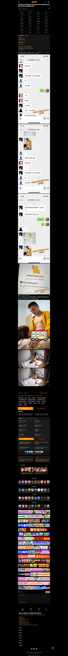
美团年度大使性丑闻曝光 (32, 399)
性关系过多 (43, 401)
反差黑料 (20, 405)
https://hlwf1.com (22, 618)
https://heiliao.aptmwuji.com (24, 623)
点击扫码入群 (37, 435)
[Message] (42, 452)
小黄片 (38, 30)
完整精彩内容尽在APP (25, 408)
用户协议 (29, 655)
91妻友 (46, 28)
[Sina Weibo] (40, 452)
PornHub (21, 28)
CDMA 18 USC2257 (37, 655)
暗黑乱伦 (38, 23)
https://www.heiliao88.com (23, 621)
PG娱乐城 (21, 14)
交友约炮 (21, 12)
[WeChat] (32, 452)
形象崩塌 (25, 405)
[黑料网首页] (34, 2)
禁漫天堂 (38, 28)
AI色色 (30, 30)
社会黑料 (20, 403)
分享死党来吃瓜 (42, 408)
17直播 (30, 16)
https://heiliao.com (22, 40)
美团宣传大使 (21, 397)
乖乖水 (46, 12)
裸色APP (46, 32)
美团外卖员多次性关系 (41, 399)
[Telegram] (30, 452)
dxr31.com (36, 426)
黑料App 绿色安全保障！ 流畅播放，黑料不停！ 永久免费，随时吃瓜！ (30, 395)
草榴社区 (21, 30)
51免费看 (29, 23)
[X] (34, 452)
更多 (46, 465)
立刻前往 (36, 431)
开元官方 (46, 16)
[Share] (26, 452)
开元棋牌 (38, 14)
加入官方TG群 (26, 438)
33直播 (22, 21)
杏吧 (22, 32)
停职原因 (38, 401)
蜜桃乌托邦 (46, 21)
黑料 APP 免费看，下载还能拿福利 (25, 46)
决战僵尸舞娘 (38, 21)
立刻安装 (20, 431)
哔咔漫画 (46, 30)
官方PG (30, 14)
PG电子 (22, 16)
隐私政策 (32, 655)
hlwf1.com (20, 37)
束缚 (26, 397)
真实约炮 (30, 12)
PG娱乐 (38, 16)
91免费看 (21, 23)
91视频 (30, 32)
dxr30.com (21, 426)
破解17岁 (46, 23)
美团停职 (33, 397)
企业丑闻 (35, 403)
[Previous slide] (19, 470)
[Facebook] (28, 452)
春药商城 (38, 12)
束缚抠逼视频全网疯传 (22, 401)
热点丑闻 (25, 403)
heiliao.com (37, 422)
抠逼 (29, 397)
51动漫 (38, 32)
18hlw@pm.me (21, 49)
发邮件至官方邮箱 (42, 438)
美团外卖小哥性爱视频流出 (41, 397)
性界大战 (30, 21)
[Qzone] (38, 452)
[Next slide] (49, 470)
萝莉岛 (30, 28)
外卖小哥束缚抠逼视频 (22, 399)
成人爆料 (30, 403)
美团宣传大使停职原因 (31, 401)
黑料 (39, 403)
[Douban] (36, 452)
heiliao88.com (21, 44)
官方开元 (46, 14)
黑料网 (43, 403)
